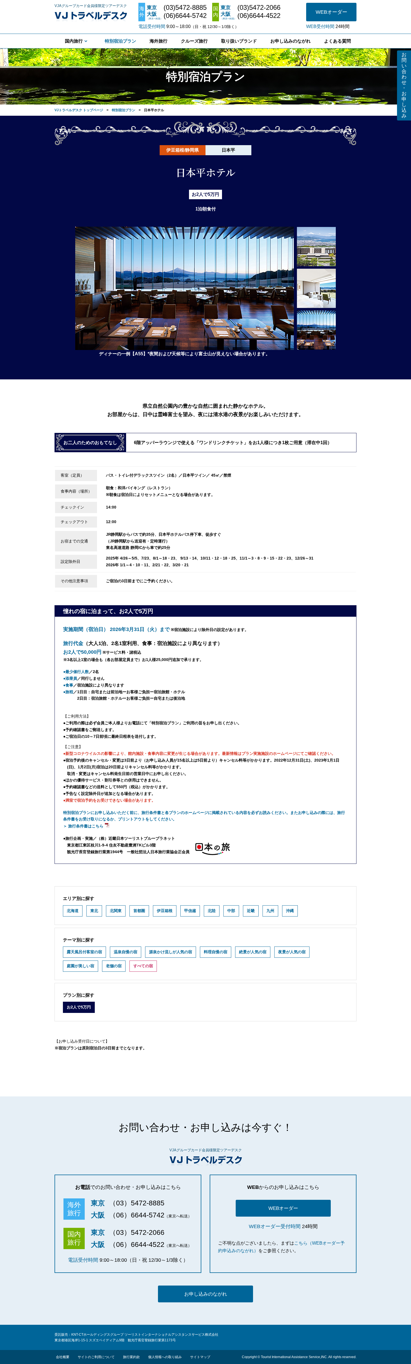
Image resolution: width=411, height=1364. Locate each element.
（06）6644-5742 (136, 1215)
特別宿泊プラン (120, 41)
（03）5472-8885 (136, 1203)
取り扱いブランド (239, 41)
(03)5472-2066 (258, 7)
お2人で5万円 (79, 1007)
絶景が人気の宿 (252, 952)
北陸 (212, 910)
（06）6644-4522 (136, 1244)
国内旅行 (74, 41)
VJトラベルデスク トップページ (79, 110)
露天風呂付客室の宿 (84, 952)
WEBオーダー (331, 12)
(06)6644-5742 (185, 15)
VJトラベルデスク (91, 15)
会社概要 (62, 1357)
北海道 (73, 910)
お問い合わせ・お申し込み (404, 85)
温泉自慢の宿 (125, 952)
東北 (94, 910)
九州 (270, 910)
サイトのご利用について (96, 1357)
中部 (231, 910)
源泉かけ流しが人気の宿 (170, 952)
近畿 (251, 910)
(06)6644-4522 (258, 15)
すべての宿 (143, 966)
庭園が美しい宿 (80, 966)
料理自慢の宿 (215, 952)
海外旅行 (158, 41)
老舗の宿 (114, 966)
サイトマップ (200, 1357)
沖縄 (290, 910)
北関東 (116, 910)
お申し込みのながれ (290, 41)
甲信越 (190, 910)
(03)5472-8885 (185, 7)
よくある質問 (337, 41)
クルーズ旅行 (194, 41)
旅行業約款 (131, 1357)
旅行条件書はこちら (85, 826)
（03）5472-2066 (136, 1232)
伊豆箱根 (165, 910)
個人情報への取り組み (165, 1357)
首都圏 (139, 910)
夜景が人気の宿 (292, 952)
